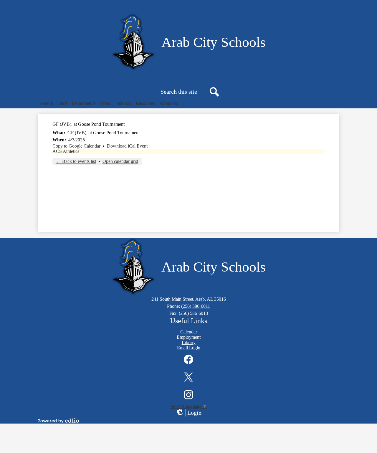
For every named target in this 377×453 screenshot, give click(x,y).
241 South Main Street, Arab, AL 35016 (188, 299)
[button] (47, 103)
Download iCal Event (127, 145)
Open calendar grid (120, 161)
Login (190, 412)
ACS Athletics (65, 151)
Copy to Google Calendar (76, 145)
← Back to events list (76, 161)
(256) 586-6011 (195, 306)
